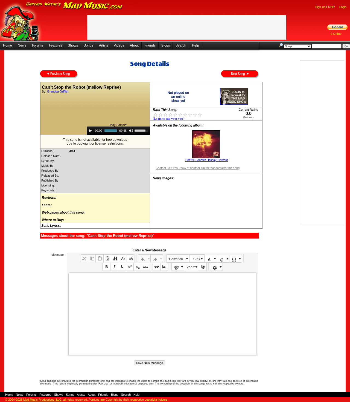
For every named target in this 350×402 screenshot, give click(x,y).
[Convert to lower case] (123, 258)
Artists (103, 45)
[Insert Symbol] (235, 258)
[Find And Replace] (115, 258)
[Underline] (122, 267)
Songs (88, 45)
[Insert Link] (156, 267)
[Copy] (91, 258)
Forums (37, 45)
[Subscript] (137, 267)
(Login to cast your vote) (169, 118)
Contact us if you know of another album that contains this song (198, 168)
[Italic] (114, 267)
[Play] (90, 130)
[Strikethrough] (145, 267)
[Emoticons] (216, 267)
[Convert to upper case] (130, 258)
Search (181, 45)
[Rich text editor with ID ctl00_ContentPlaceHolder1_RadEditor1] (162, 314)
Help (195, 45)
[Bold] (106, 267)
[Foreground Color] (211, 258)
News (22, 45)
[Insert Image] (164, 267)
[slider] (142, 130)
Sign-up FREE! (325, 6)
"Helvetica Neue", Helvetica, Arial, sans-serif (178, 258)
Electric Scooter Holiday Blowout (206, 160)
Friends (150, 45)
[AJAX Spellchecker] (178, 267)
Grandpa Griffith (57, 91)
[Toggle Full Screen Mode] (202, 267)
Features (55, 45)
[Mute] (131, 130)
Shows (73, 45)
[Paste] (99, 258)
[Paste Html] (107, 258)
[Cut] (84, 258)
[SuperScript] (129, 267)
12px (196, 258)
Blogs (165, 45)
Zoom (191, 267)
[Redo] (157, 258)
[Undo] (144, 258)
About (134, 45)
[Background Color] (223, 258)
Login (342, 6)
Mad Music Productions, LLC (42, 399)
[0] (155, 114)
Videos (119, 45)
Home (7, 45)
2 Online (336, 33)
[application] (118, 131)
